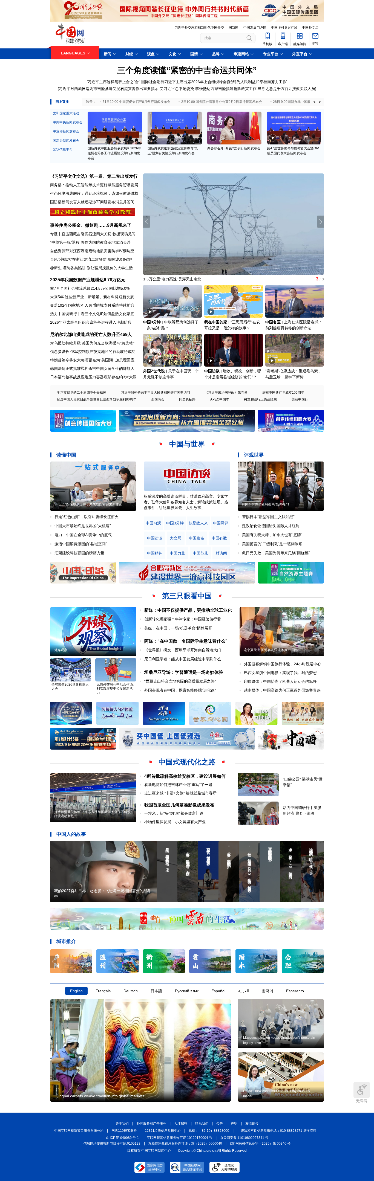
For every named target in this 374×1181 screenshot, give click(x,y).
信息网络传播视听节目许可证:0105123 (112, 1143)
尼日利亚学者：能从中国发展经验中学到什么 (182, 659)
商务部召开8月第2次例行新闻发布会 (233, 148)
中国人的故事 (71, 834)
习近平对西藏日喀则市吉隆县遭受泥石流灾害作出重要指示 (109, 88)
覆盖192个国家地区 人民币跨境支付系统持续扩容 (92, 305)
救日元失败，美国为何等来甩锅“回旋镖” (276, 553)
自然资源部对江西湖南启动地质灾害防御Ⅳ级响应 (92, 251)
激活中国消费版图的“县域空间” (80, 544)
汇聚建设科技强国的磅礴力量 (79, 553)
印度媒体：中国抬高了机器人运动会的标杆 (280, 681)
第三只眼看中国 (187, 596)
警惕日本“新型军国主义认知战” (268, 517)
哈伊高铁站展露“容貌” (161, 279)
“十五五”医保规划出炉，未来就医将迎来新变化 (88, 504)
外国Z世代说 (154, 371)
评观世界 (254, 455)
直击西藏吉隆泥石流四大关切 (86, 234)
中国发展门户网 (254, 28)
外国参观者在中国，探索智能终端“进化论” (180, 690)
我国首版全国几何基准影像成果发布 (179, 805)
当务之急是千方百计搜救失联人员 (286, 88)
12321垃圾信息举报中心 (163, 1131)
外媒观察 (60, 650)
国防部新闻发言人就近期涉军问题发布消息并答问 (92, 202)
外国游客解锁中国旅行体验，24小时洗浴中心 (282, 664)
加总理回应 (124, 360)
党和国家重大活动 (66, 113)
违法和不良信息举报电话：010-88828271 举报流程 (278, 1131)
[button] (320, 222)
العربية (243, 991)
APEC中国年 (219, 399)
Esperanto (295, 991)
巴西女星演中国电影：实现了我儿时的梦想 (280, 673)
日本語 (156, 991)
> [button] (320, 102)
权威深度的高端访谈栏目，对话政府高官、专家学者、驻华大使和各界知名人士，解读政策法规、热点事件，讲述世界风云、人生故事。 (186, 502)
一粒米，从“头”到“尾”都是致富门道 (173, 813)
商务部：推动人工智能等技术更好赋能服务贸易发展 (94, 185)
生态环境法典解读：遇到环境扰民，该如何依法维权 (94, 193)
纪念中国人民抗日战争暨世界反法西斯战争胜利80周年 (96, 399)
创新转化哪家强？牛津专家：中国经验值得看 (182, 619)
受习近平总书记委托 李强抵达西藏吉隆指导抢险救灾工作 (208, 88)
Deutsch (130, 991)
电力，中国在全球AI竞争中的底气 (83, 535)
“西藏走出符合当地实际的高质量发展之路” (180, 681)
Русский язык (186, 991)
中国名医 (273, 322)
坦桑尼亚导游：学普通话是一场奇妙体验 (183, 672)
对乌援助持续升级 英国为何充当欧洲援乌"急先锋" (92, 343)
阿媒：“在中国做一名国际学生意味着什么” (186, 641)
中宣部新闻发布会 (66, 131)
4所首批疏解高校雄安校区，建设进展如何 (185, 776)
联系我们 (201, 1123)
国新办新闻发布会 (66, 141)
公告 (219, 1123)
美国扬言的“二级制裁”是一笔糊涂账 (272, 544)
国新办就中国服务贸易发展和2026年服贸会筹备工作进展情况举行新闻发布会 (114, 153)
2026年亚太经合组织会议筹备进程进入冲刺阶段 (91, 322)
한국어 (267, 991)
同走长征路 (187, 399)
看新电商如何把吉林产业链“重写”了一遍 (178, 784)
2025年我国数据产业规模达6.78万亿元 (87, 279)
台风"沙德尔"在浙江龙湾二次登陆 (78, 259)
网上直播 (62, 102)
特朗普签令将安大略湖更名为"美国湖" (82, 360)
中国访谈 (212, 371)
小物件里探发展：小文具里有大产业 (175, 822)
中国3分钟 (152, 322)
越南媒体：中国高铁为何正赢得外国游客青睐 (282, 690)
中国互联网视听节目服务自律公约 (78, 1131)
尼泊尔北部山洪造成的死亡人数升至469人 (91, 334)
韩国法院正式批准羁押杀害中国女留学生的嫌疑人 (92, 368)
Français (103, 991)
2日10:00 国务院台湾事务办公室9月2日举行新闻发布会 (221, 102)
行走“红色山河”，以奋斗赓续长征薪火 (86, 517)
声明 (234, 1123)
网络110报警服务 (124, 1131)
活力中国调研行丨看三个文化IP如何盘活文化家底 (92, 314)
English (76, 991)
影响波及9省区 (120, 259)
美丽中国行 (300, 399)
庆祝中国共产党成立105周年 (283, 392)
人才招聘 (180, 1123)
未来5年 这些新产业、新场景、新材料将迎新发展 (92, 297)
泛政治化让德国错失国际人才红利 (271, 526)
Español (218, 991)
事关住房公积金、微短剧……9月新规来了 (90, 225)
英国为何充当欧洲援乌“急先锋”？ (266, 504)
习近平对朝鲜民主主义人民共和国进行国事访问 (155, 392)
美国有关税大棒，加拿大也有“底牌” (272, 535)
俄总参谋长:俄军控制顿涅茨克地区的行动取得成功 (93, 351)
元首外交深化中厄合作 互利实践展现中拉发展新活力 (115, 689)
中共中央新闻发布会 (67, 122)
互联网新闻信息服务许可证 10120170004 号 (179, 1138)
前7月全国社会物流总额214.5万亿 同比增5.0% (90, 288)
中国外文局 (310, 28)
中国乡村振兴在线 (284, 28)
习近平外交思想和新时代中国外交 (199, 28)
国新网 (233, 28)
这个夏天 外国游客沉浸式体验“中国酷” (271, 650)
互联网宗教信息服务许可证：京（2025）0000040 (185, 1143)
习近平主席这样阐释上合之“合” (114, 82)
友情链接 (251, 1123)
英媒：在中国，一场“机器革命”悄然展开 (178, 628)
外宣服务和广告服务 (151, 1123)
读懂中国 (66, 455)
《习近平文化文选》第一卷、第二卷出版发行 (94, 176)
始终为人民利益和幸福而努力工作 (257, 82)
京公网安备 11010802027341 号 (244, 1138)
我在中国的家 (215, 322)
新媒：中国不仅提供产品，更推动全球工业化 (188, 610)
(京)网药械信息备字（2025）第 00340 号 (260, 1143)
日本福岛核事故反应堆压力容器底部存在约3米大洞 (93, 377)
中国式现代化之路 (187, 762)
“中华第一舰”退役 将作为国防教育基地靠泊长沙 (90, 242)
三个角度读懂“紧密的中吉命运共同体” (187, 70)
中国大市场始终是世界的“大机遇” (82, 526)
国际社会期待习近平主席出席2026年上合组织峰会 (184, 82)
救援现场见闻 (124, 234)
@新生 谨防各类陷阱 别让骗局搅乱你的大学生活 (91, 268)
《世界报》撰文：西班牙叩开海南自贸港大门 (182, 650)
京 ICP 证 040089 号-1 (122, 1138)
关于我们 (122, 1123)
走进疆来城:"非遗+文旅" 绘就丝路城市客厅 (180, 793)
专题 (54, 234)
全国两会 (157, 399)
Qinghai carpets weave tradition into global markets (100, 1096)
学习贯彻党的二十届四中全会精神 (81, 392)
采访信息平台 (63, 150)
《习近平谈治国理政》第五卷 (226, 392)
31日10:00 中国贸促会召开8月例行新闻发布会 (136, 102)
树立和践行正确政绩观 (260, 399)
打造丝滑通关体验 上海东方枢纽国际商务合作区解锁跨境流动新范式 (92, 814)
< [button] (314, 102)
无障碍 (361, 1101)
